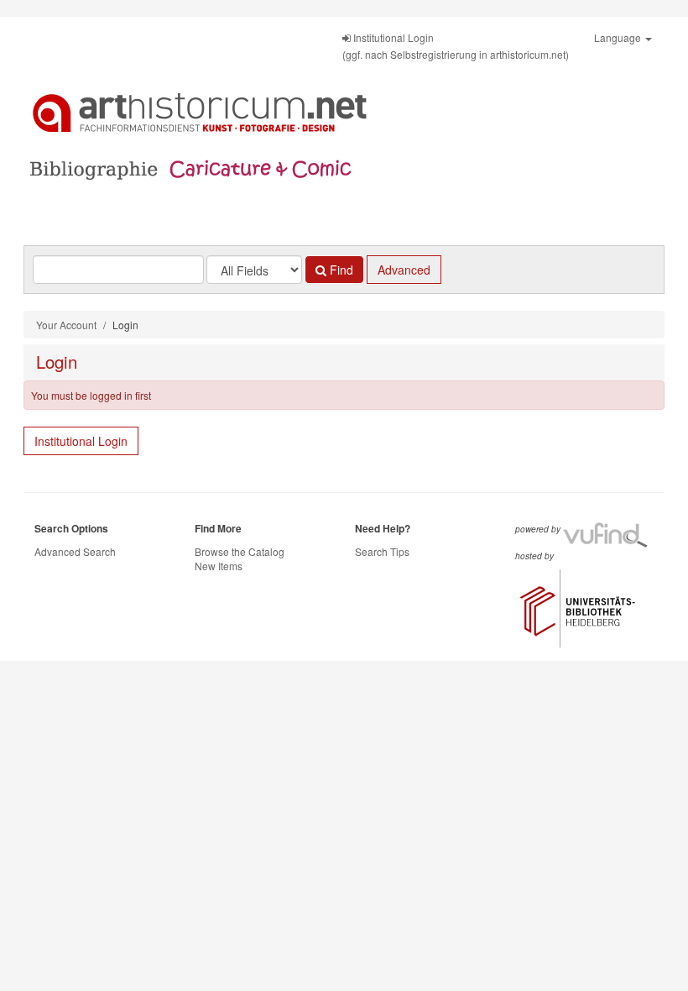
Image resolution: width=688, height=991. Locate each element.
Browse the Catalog (239, 551)
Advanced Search (75, 551)
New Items (218, 565)
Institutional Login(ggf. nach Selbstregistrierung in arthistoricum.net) (455, 45)
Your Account (66, 324)
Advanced (404, 269)
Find (339, 269)
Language (619, 37)
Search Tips (382, 551)
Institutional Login (81, 441)
